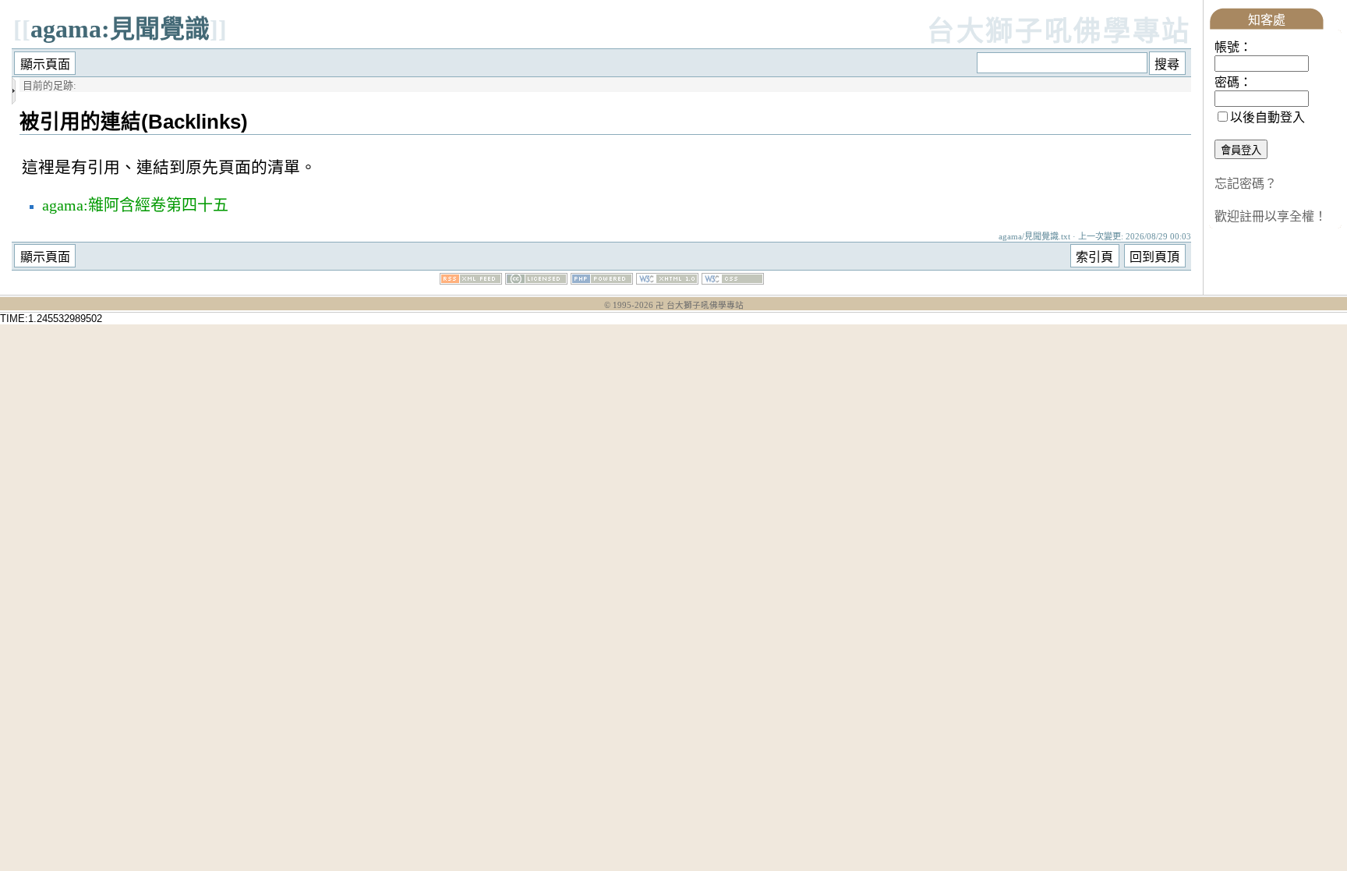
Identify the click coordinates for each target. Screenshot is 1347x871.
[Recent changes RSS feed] (471, 280)
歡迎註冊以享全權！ (1270, 216)
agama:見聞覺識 (120, 29)
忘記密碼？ (1245, 183)
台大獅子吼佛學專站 (1059, 31)
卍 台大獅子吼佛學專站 (700, 305)
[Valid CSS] (733, 280)
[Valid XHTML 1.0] (667, 280)
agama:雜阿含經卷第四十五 (135, 205)
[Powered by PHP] (602, 280)
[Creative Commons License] (536, 280)
